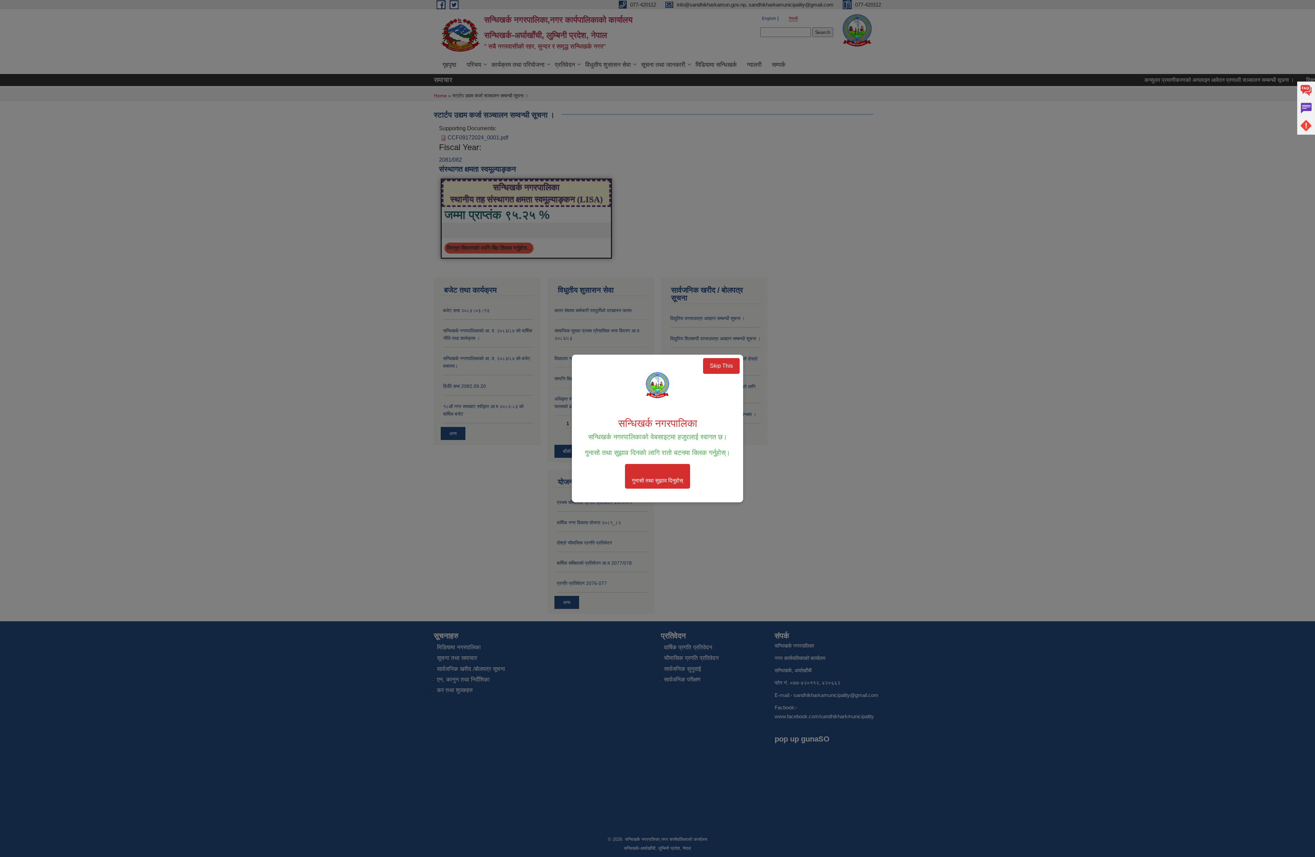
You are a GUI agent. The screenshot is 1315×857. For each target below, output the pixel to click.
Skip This (721, 366)
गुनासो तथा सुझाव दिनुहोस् (657, 480)
